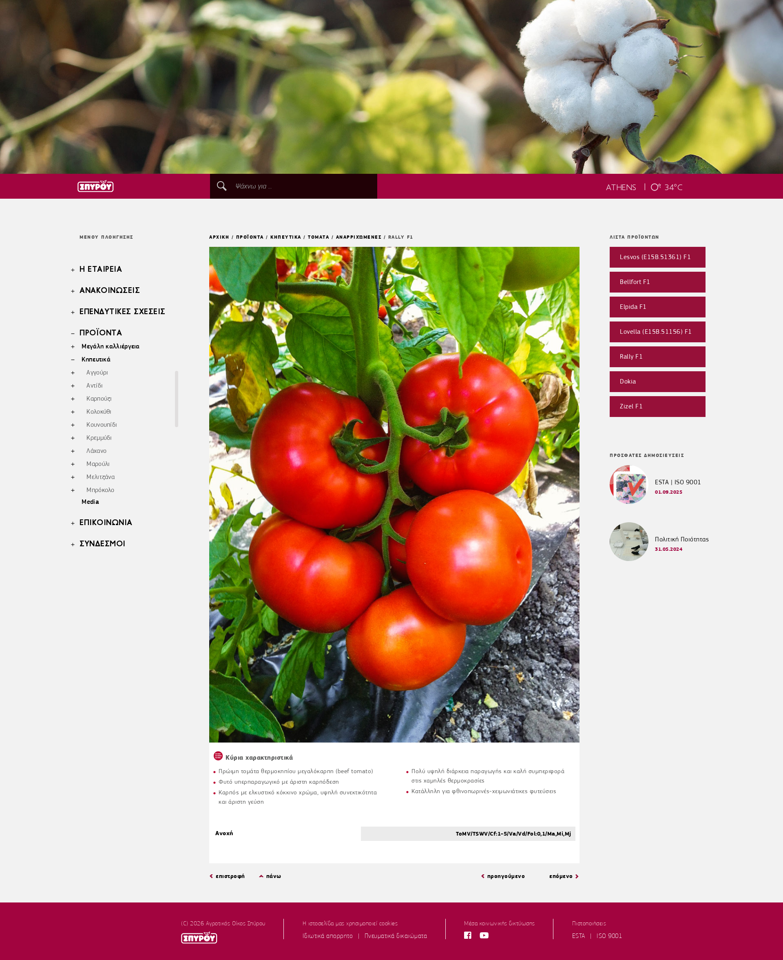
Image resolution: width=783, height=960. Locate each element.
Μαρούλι (98, 464)
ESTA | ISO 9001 (678, 482)
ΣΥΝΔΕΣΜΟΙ (103, 544)
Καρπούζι (99, 398)
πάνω (273, 876)
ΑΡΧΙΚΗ (219, 237)
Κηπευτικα (285, 237)
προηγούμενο (506, 876)
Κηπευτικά (96, 359)
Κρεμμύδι (99, 437)
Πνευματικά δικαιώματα (396, 936)
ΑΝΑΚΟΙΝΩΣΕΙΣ (110, 291)
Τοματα (318, 237)
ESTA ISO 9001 (597, 936)
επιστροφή (230, 876)
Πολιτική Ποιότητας (682, 539)
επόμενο (561, 876)
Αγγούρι (97, 372)
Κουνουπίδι (101, 424)
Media (90, 501)
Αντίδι (94, 385)
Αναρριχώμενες (359, 237)
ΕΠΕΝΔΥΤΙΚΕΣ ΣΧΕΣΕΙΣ (123, 312)
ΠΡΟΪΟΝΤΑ (101, 333)
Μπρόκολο (100, 490)
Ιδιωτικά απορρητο (328, 936)
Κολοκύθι (98, 411)
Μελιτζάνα (100, 477)
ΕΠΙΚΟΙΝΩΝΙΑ (106, 523)
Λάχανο (96, 451)
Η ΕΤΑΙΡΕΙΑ (101, 270)
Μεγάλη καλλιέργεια (110, 346)
